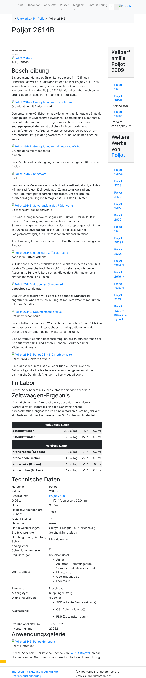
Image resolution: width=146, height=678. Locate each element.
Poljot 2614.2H (119, 263)
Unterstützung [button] (97, 5)
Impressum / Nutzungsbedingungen (35, 671)
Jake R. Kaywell (80, 653)
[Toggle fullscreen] (20, 50)
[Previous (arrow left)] (13, 54)
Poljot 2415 (118, 206)
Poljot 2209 (118, 183)
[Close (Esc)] (13, 50)
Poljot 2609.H (119, 240)
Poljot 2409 (118, 195)
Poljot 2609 (57, 496)
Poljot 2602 (118, 217)
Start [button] (20, 5)
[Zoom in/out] (24, 50)
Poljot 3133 (118, 297)
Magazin (78, 5)
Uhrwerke (33, 5)
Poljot (42, 18)
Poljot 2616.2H (119, 286)
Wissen (64, 5)
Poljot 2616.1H (119, 114)
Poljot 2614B (118, 98)
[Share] (16, 50)
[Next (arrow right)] (16, 54)
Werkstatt (49, 5)
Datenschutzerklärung (26, 676)
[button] (3, 661)
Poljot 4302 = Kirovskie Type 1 (120, 313)
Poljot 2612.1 (118, 251)
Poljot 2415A (118, 172)
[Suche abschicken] (116, 7)
